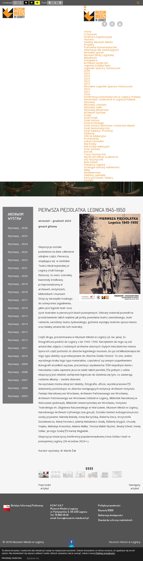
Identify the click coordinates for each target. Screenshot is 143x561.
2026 (87, 70)
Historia (88, 39)
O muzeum (90, 34)
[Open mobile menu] (85, 7)
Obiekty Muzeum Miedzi (98, 42)
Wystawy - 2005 (18, 396)
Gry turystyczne (93, 159)
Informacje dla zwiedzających (101, 49)
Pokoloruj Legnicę (94, 164)
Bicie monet (91, 162)
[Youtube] (120, 24)
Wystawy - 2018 (18, 292)
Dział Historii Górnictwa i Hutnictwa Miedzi (109, 125)
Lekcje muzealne (94, 141)
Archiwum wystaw (95, 112)
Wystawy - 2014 (18, 324)
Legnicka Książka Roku (97, 65)
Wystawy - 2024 (18, 244)
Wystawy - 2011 (18, 348)
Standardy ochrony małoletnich (115, 520)
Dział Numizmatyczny (97, 128)
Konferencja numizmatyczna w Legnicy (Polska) (112, 96)
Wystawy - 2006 (18, 388)
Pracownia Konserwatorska (100, 47)
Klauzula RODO (105, 510)
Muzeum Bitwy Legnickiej (99, 55)
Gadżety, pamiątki (94, 175)
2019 (87, 83)
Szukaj (138, 2)
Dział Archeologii (94, 123)
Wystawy (89, 102)
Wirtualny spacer (94, 52)
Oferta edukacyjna (95, 136)
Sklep (87, 170)
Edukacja (89, 133)
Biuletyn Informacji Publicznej (27, 505)
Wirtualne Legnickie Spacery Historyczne (108, 86)
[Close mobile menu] (85, 9)
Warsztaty (90, 143)
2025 (87, 73)
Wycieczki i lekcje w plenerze (101, 156)
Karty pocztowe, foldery (98, 177)
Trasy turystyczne (95, 154)
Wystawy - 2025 (18, 236)
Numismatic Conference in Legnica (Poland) (109, 99)
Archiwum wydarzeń (96, 63)
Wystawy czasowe (95, 104)
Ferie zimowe (92, 149)
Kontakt (88, 180)
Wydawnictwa (92, 172)
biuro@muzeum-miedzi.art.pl (73, 518)
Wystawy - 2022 (18, 260)
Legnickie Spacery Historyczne (102, 68)
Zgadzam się (33, 558)
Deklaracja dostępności (110, 515)
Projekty (89, 44)
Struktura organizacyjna (98, 36)
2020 (87, 94)
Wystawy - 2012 (18, 340)
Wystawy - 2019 (18, 284)
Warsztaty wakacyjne (97, 146)
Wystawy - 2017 (18, 300)
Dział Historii (91, 120)
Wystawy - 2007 (18, 380)
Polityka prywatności (109, 505)
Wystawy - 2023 (18, 252)
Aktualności (90, 57)
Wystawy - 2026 (18, 228)
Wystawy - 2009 (18, 364)
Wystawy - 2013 (18, 332)
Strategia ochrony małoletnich (101, 167)
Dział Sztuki (90, 117)
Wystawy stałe (93, 107)
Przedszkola (91, 138)
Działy (87, 115)
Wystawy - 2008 (18, 372)
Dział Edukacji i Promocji (98, 130)
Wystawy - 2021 (18, 268)
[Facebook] (104, 24)
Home (87, 31)
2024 (87, 76)
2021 (87, 91)
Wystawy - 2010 (18, 356)
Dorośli (88, 151)
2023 (87, 78)
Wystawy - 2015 (18, 316)
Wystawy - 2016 (18, 308)
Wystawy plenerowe (96, 110)
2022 (87, 81)
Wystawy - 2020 (18, 276)
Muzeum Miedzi (118, 542)
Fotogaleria (90, 60)
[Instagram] (112, 24)
